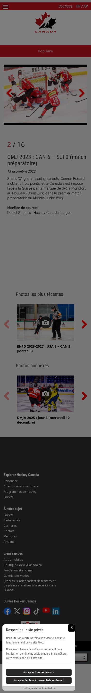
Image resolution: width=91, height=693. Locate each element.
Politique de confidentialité (39, 688)
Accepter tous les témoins (38, 672)
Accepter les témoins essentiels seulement (38, 680)
